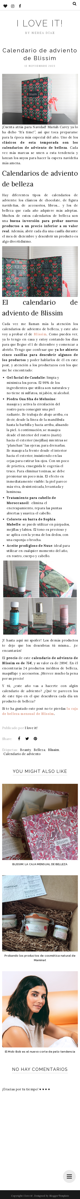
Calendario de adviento (22, 754)
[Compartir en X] (27, 738)
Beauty (25, 750)
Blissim (40, 334)
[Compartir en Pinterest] (35, 738)
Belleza (39, 750)
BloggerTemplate (59, 1195)
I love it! (40, 23)
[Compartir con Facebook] (19, 738)
